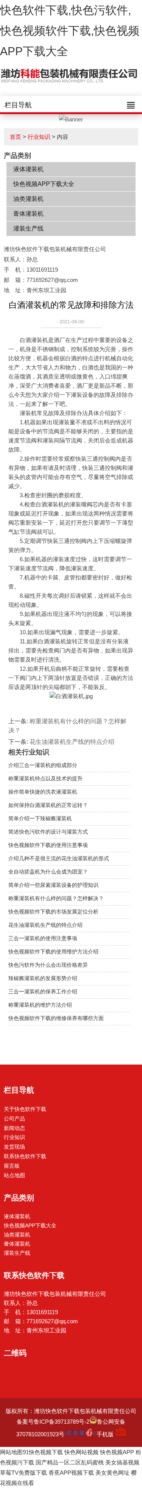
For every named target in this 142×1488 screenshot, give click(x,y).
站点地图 (14, 1175)
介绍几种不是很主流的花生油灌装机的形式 (58, 858)
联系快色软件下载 (25, 1156)
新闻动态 (14, 1128)
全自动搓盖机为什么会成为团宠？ (48, 872)
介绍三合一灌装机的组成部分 (42, 765)
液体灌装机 (28, 169)
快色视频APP (117, 1452)
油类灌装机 (28, 199)
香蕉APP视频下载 (71, 1472)
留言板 (12, 1166)
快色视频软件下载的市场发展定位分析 (53, 912)
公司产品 (14, 1119)
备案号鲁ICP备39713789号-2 (53, 1421)
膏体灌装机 (28, 213)
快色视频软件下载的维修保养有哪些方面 (56, 1018)
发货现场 (14, 1147)
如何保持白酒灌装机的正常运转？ (48, 805)
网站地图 (11, 1452)
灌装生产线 (28, 228)
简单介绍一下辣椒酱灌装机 (40, 818)
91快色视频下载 (43, 1452)
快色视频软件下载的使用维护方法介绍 (53, 952)
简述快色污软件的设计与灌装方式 (48, 832)
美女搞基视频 (122, 1462)
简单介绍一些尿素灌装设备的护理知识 (53, 885)
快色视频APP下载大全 (43, 184)
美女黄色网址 (112, 1472)
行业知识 (39, 137)
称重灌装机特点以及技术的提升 (45, 778)
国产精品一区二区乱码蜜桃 (70, 1462)
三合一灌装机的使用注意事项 (42, 938)
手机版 (105, 1434)
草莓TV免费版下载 (23, 1472)
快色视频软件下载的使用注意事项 (48, 845)
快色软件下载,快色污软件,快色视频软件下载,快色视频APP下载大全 (69, 30)
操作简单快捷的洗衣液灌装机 (42, 792)
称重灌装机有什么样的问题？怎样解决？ (56, 898)
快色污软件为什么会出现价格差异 (48, 965)
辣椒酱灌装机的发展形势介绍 (42, 978)
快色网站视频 (81, 1452)
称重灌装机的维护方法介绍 (40, 1005)
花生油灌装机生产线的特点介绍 (72, 741)
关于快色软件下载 (25, 1109)
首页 (15, 137)
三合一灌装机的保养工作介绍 (42, 991)
